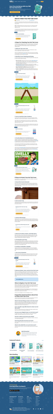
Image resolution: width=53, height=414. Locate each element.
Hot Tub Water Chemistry (20, 397)
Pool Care (16, 1)
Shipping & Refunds (38, 400)
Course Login (28, 402)
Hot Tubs (19, 1)
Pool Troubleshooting (12, 400)
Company (37, 396)
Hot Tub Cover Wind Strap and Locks (22, 224)
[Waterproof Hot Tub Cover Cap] (34, 209)
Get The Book (18, 38)
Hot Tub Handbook (29, 400)
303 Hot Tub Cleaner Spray (20, 73)
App (23, 1)
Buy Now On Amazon (19, 79)
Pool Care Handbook (29, 397)
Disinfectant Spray (19, 128)
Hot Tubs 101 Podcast (20, 402)
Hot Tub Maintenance (32, 20)
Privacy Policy (37, 401)
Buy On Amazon (19, 133)
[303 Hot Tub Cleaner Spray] (34, 78)
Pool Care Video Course (29, 398)
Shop (21, 1)
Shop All (42, 340)
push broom (24, 53)
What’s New (37, 399)
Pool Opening (11, 401)
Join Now (42, 1)
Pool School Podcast (12, 402)
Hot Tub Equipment (20, 399)
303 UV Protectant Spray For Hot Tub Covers (22, 106)
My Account (37, 405)
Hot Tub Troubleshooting (20, 400)
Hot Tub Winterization (20, 401)
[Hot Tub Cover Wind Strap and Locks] (34, 228)
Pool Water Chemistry (12, 397)
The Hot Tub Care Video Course (21, 167)
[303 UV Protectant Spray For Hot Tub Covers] (34, 110)
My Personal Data (37, 403)
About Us (37, 397)
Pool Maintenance (11, 399)
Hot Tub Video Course (29, 401)
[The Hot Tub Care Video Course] (34, 172)
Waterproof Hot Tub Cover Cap (21, 206)
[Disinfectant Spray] (34, 134)
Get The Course (18, 173)
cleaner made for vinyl (34, 60)
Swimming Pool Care (13, 396)
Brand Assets (37, 398)
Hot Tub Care (20, 396)
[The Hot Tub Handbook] (34, 39)
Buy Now (18, 229)
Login (39, 1)
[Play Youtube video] (26, 158)
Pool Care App (28, 399)
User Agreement (37, 404)
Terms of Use (37, 402)
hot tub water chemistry (23, 147)
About (25, 1)
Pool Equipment (11, 398)
